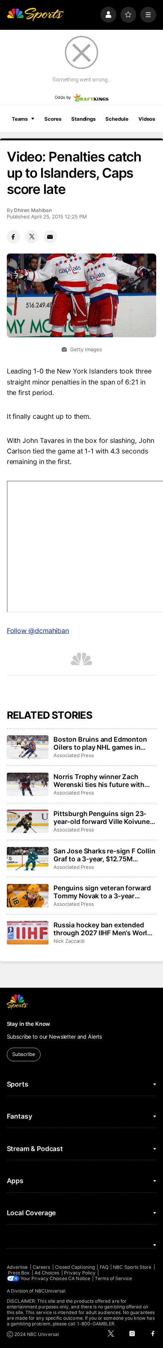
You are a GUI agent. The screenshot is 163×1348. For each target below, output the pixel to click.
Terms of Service (113, 1278)
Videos (146, 119)
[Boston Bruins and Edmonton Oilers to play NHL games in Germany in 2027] (28, 747)
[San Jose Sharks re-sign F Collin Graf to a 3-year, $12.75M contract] (28, 858)
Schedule (116, 119)
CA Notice (79, 1278)
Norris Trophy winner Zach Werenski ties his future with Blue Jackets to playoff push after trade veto (98, 781)
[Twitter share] (31, 236)
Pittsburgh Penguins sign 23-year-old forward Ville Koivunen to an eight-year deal (103, 817)
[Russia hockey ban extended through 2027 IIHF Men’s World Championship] (28, 932)
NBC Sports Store (132, 1267)
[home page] (35, 15)
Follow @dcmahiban (38, 631)
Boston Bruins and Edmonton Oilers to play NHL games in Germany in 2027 (100, 743)
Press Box (19, 1273)
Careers (41, 1267)
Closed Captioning (75, 1267)
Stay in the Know (28, 1024)
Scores (52, 119)
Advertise (17, 1267)
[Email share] (50, 236)
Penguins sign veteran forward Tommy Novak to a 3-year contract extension (102, 892)
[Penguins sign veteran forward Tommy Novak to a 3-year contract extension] (28, 895)
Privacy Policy (80, 1273)
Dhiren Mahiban (33, 210)
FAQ (104, 1267)
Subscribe (23, 1054)
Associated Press (73, 755)
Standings (83, 119)
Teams (20, 119)
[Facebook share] (13, 236)
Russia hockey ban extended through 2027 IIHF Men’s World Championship (102, 929)
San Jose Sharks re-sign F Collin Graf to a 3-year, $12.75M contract (104, 855)
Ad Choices (47, 1273)
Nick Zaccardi (69, 941)
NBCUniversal (50, 1291)
